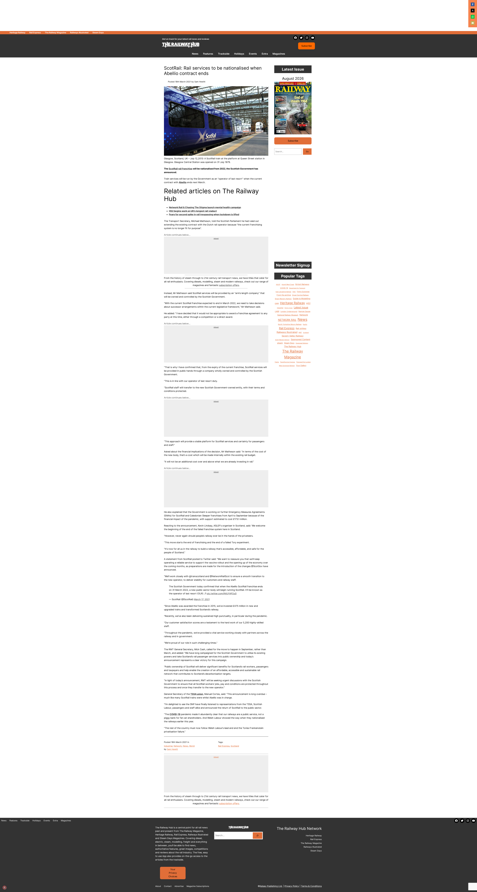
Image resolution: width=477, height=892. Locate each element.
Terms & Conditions (311, 886)
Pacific (305, 324)
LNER (277, 311)
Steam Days (289, 343)
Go (307, 151)
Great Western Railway (283, 299)
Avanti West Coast (288, 284)
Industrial (168, 746)
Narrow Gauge (304, 311)
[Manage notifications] (4, 888)
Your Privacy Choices (172, 873)
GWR (277, 303)
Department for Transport (297, 288)
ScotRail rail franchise (180, 168)
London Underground (288, 311)
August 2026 (293, 78)
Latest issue (301, 307)
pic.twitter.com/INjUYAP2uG (222, 593)
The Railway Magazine (292, 354)
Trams (277, 362)
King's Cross (289, 308)
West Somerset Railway (287, 366)
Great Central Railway (300, 295)
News (185, 746)
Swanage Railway (302, 343)
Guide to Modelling (301, 298)
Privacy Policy (291, 886)
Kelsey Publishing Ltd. (271, 886)
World (192, 746)
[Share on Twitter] (473, 10)
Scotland (235, 746)
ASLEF (278, 284)
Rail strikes (301, 328)
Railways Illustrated (287, 332)
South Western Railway (282, 340)
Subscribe (306, 46)
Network (178, 746)
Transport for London (303, 362)
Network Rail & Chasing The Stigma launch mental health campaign (205, 207)
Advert (216, 238)
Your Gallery (301, 365)
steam (280, 343)
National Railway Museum (287, 315)
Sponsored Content (300, 339)
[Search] (257, 835)
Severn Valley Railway (292, 336)
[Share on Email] (473, 23)
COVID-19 (284, 288)
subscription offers (229, 285)
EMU (294, 292)
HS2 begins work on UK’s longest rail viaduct (193, 211)
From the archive (284, 295)
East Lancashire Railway (283, 292)
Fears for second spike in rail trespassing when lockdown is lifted (204, 214)
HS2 (308, 303)
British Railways (302, 284)
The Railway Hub (292, 346)
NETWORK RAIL (287, 319)
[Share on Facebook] (473, 4)
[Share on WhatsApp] (473, 17)
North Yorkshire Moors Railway (290, 324)
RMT (300, 332)
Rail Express (224, 746)
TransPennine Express (287, 362)
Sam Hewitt (172, 749)
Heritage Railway (292, 303)
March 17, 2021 (202, 599)
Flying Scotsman (303, 292)
